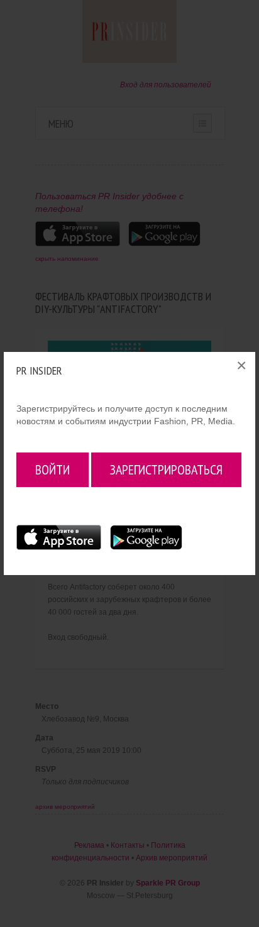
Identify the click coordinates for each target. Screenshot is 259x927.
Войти (52, 469)
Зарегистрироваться (166, 469)
